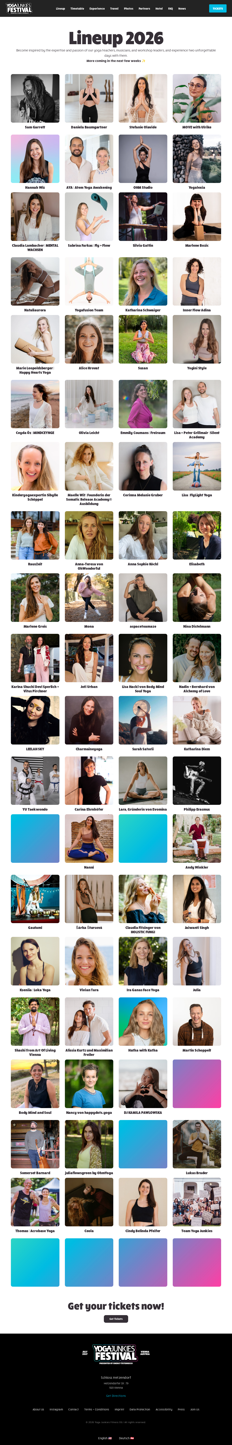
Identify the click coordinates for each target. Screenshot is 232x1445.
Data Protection (140, 1409)
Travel (114, 8)
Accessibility (164, 1409)
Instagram (56, 1409)
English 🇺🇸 (105, 1438)
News (182, 8)
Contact (73, 1409)
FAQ (170, 8)
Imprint (119, 1409)
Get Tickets (116, 1318)
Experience (97, 8)
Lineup (60, 8)
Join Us (195, 1409)
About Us (38, 1409)
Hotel (159, 8)
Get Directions (116, 1395)
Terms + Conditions (96, 1409)
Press (181, 1409)
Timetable (77, 8)
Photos (128, 8)
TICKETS (218, 8)
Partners (144, 8)
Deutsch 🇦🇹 (126, 1438)
